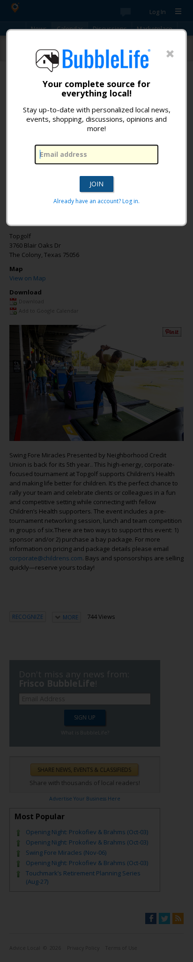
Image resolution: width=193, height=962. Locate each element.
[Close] (170, 54)
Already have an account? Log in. (96, 201)
